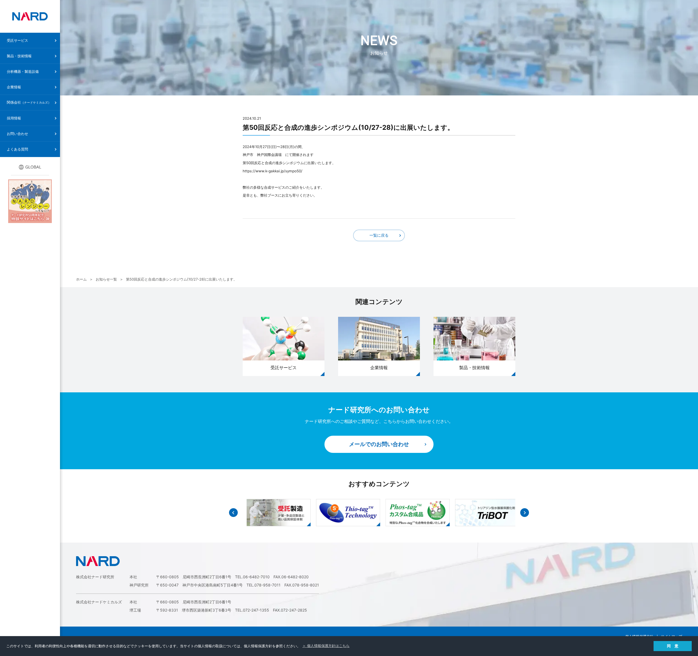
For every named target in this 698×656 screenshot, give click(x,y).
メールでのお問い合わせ (379, 444)
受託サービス (17, 40)
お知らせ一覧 (106, 279)
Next (524, 512)
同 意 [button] (672, 646)
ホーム (81, 279)
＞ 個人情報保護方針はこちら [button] (326, 646)
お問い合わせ (17, 133)
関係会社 (29, 102)
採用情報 (14, 118)
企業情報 (14, 87)
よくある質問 (17, 149)
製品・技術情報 (19, 56)
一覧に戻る (379, 235)
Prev (233, 512)
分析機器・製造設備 (23, 71)
